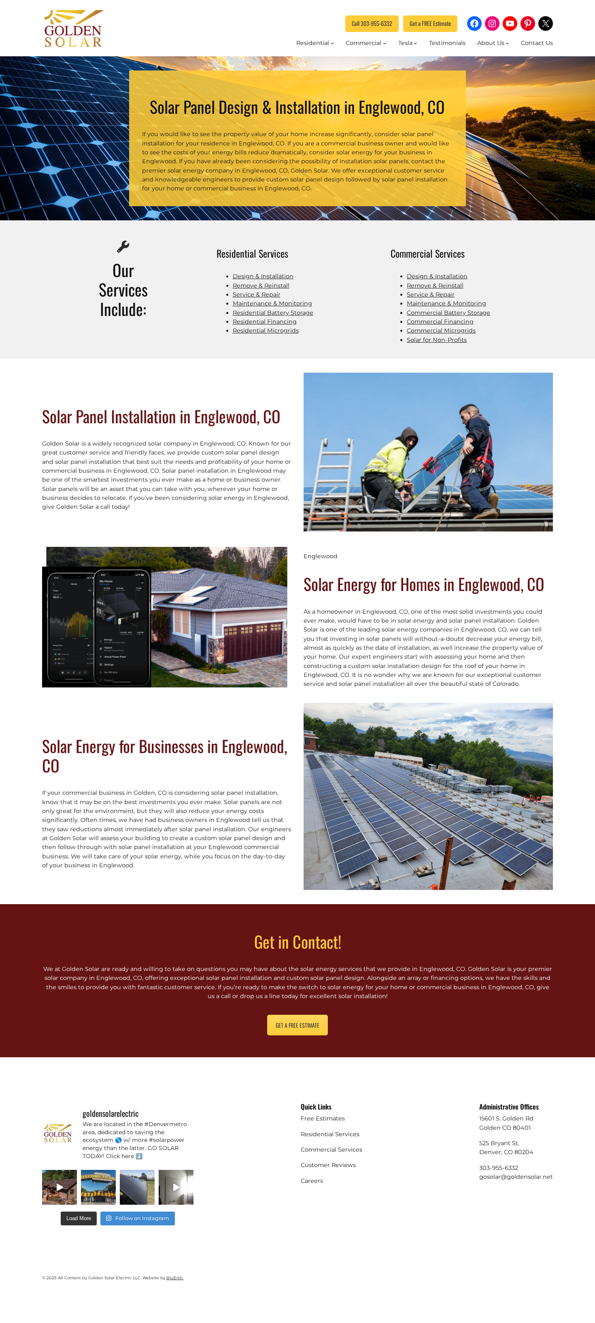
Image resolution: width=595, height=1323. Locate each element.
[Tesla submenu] (415, 43)
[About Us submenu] (507, 43)
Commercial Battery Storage (448, 312)
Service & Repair (256, 294)
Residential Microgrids (266, 330)
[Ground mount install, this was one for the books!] (137, 1187)
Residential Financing (265, 321)
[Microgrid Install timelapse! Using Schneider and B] (176, 1187)
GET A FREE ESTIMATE (297, 1025)
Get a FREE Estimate (430, 23)
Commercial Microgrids (441, 330)
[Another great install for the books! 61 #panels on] (59, 1187)
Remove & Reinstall (261, 285)
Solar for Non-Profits (437, 340)
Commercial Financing (440, 321)
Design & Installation (263, 276)
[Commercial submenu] (385, 43)
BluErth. (174, 1277)
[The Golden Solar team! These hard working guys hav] (98, 1187)
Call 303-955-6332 (372, 23)
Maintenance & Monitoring (272, 303)
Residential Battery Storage (273, 312)
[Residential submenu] (332, 43)
